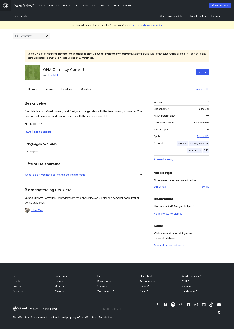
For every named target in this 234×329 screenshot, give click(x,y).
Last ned (202, 72)
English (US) (203, 136)
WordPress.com (191, 276)
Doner (144, 286)
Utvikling (86, 89)
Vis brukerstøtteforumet (168, 213)
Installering (67, 89)
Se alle (205, 186)
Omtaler (48, 89)
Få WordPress (220, 5)
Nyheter (17, 281)
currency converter (199, 143)
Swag (144, 291)
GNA (206, 150)
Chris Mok (53, 75)
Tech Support (42, 131)
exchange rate (194, 150)
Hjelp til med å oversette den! (147, 25)
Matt (186, 281)
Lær (99, 276)
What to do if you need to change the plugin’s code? (56, 174)
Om (14, 276)
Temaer (59, 281)
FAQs (28, 131)
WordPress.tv (105, 291)
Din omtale (160, 186)
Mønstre (59, 291)
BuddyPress (190, 291)
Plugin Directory (21, 16)
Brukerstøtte (202, 89)
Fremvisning (61, 276)
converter (182, 143)
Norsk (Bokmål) (50, 309)
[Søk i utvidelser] (46, 36)
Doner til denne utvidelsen (169, 245)
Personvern (19, 291)
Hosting (17, 286)
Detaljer (32, 89)
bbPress (188, 286)
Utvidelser (60, 286)
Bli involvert (146, 276)
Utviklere (102, 286)
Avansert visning (163, 159)
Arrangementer (148, 281)
